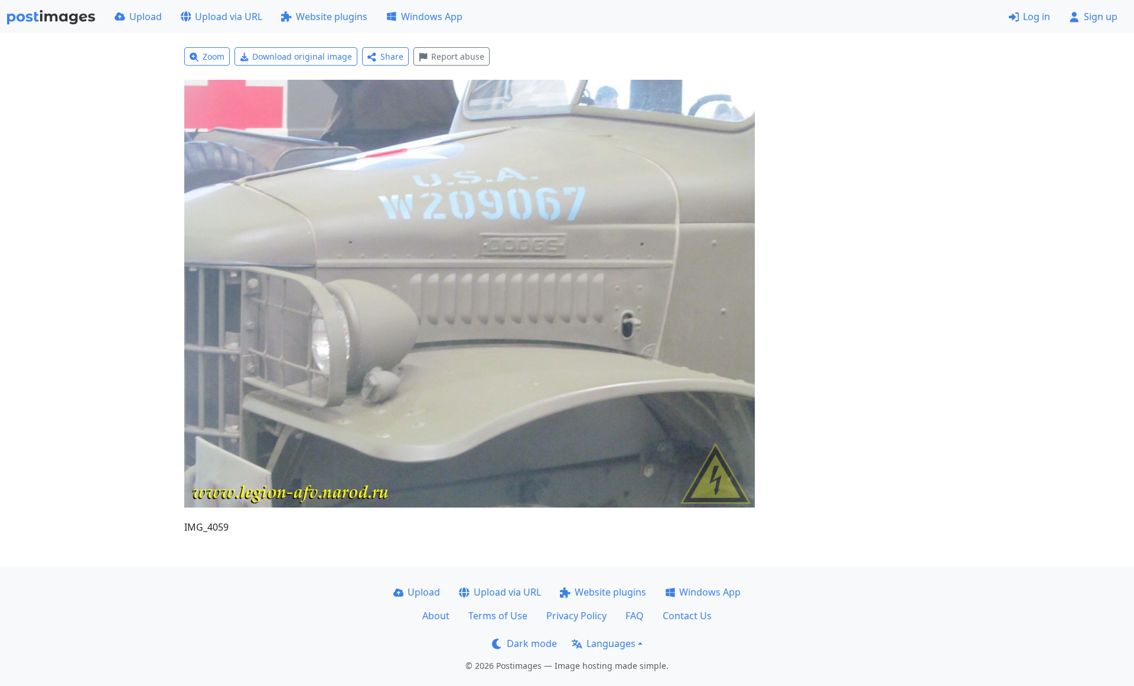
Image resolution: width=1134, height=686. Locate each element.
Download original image (302, 56)
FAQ (634, 615)
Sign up (1100, 16)
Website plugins (331, 16)
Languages (611, 643)
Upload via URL (228, 16)
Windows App (431, 16)
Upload (145, 16)
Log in (1036, 16)
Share (391, 56)
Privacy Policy (576, 615)
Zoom (213, 56)
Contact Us (687, 615)
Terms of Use (497, 615)
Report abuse (457, 56)
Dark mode (532, 643)
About (435, 615)
